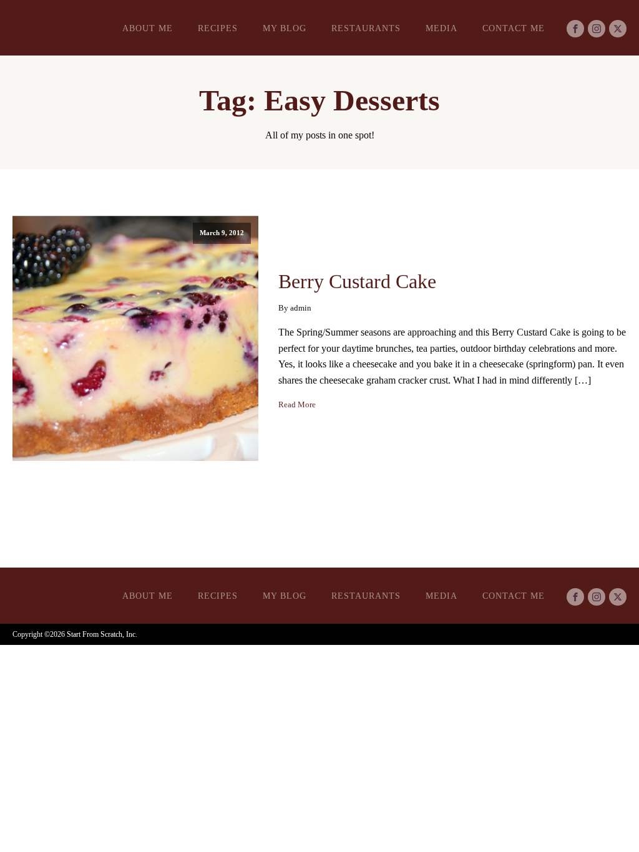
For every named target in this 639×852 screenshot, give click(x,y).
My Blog (284, 28)
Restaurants (366, 28)
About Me (147, 28)
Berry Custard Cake (357, 281)
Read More (297, 404)
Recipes (218, 28)
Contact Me (513, 28)
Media (441, 28)
